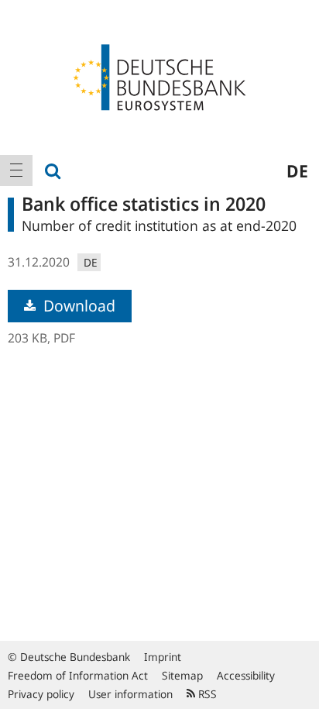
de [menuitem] (297, 170)
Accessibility (246, 675)
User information (130, 694)
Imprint (162, 656)
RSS (206, 694)
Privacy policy (41, 694)
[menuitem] (16, 170)
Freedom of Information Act (78, 675)
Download (77, 305)
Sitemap (182, 675)
